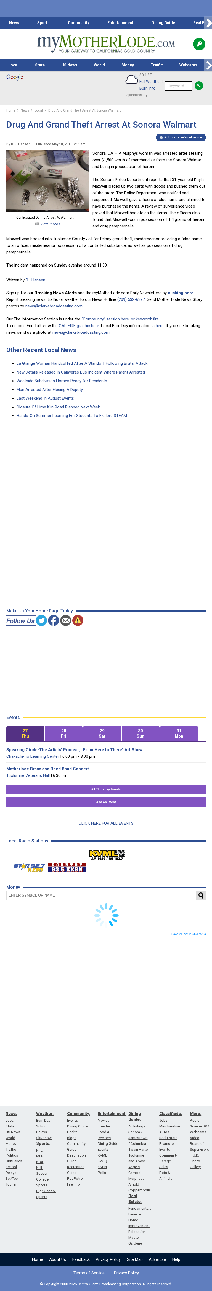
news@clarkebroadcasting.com (54, 306)
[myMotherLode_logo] (106, 44)
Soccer (41, 1173)
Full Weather (150, 81)
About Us (57, 1259)
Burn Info (147, 88)
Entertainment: (112, 1113)
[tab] (25, 733)
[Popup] (199, 44)
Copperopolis (139, 1190)
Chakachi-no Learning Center (32, 756)
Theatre (104, 1126)
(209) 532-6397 (131, 299)
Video (194, 1138)
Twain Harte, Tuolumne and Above (138, 1155)
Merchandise (169, 1126)
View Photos (49, 224)
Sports (43, 22)
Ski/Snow (44, 1138)
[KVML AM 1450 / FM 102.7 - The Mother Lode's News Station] (107, 853)
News (14, 22)
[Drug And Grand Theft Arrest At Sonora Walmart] (47, 210)
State (40, 65)
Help (176, 1259)
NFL (39, 1150)
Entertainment (120, 22)
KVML (102, 1155)
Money (127, 65)
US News (69, 65)
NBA (39, 1162)
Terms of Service (89, 1273)
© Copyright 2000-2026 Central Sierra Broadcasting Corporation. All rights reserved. (106, 1284)
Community (78, 22)
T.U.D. (194, 1155)
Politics (12, 1155)
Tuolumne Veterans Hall (28, 775)
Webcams (188, 65)
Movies (103, 1120)
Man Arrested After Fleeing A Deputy (50, 389)
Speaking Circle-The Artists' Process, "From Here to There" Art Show (74, 749)
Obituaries (14, 1161)
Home (37, 1259)
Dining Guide (163, 22)
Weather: (45, 1113)
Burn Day (43, 1120)
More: (195, 1113)
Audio (195, 1120)
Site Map (135, 1259)
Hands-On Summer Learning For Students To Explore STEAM (72, 415)
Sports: (43, 1143)
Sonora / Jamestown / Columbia (137, 1138)
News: (11, 1113)
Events (72, 1120)
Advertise (157, 1259)
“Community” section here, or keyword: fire (120, 319)
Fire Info (73, 1184)
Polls (102, 1173)
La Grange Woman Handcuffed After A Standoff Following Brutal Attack (82, 363)
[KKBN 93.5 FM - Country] (66, 866)
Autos (164, 1132)
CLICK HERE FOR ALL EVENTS (106, 823)
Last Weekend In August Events (45, 398)
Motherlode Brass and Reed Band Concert (47, 768)
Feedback (81, 1259)
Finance (134, 1214)
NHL (39, 1168)
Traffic (156, 65)
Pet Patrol (75, 1178)
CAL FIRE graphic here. (79, 325)
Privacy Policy (108, 1259)
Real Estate (168, 1138)
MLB (39, 1156)
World (99, 65)
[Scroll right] (208, 23)
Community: (78, 1113)
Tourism (12, 1184)
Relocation (137, 1232)
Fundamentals (139, 1208)
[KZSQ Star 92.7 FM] (27, 866)
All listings (136, 1126)
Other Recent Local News (41, 349)
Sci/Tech (13, 1178)
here (160, 325)
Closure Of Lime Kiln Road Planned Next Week (58, 407)
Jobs (163, 1120)
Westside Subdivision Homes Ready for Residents (62, 380)
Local (13, 65)
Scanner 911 (200, 1126)
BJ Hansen (35, 280)
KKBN (102, 1167)
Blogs (71, 1138)
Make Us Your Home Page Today (39, 611)
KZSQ (102, 1161)
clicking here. (181, 292)
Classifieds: (170, 1113)
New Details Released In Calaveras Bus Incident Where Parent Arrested (81, 372)
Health (72, 1132)
